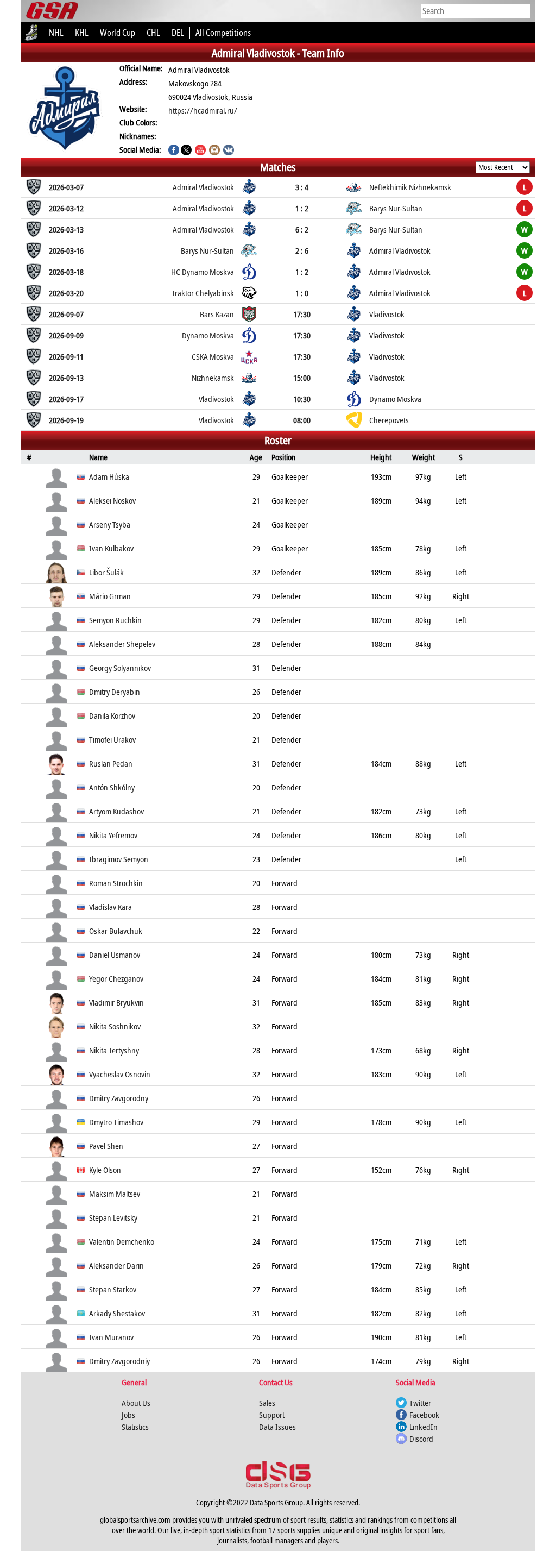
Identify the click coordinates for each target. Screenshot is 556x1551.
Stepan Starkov (112, 1289)
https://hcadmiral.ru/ (202, 110)
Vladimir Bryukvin (116, 1002)
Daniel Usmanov (114, 954)
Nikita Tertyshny (114, 1050)
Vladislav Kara (110, 906)
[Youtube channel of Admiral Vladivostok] (200, 151)
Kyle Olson (105, 1169)
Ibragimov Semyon (118, 858)
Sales (267, 1402)
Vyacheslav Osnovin (119, 1074)
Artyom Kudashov (116, 811)
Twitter (420, 1402)
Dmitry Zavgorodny (118, 1097)
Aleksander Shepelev (122, 643)
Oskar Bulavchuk (115, 930)
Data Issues (277, 1426)
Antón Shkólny (112, 787)
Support (272, 1414)
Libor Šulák (106, 572)
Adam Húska (109, 476)
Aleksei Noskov (112, 500)
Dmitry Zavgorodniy (119, 1360)
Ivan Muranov (111, 1337)
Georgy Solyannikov (120, 667)
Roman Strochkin (116, 882)
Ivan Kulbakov (111, 548)
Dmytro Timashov (116, 1121)
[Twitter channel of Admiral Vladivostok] (186, 151)
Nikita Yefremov (113, 835)
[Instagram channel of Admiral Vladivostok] (214, 151)
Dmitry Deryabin (114, 691)
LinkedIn (423, 1426)
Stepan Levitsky (113, 1217)
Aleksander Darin (116, 1265)
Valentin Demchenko (121, 1241)
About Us (136, 1402)
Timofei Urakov (112, 739)
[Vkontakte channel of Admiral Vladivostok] (229, 151)
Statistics (135, 1426)
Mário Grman (110, 596)
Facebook (424, 1414)
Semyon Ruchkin (115, 619)
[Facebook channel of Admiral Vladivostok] (173, 151)
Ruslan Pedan (110, 763)
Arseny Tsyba (109, 524)
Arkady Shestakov (117, 1313)
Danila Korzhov (112, 715)
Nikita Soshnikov (115, 1026)
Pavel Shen (106, 1145)
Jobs (128, 1414)
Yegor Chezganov (116, 978)
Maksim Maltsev (114, 1193)
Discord (421, 1438)
